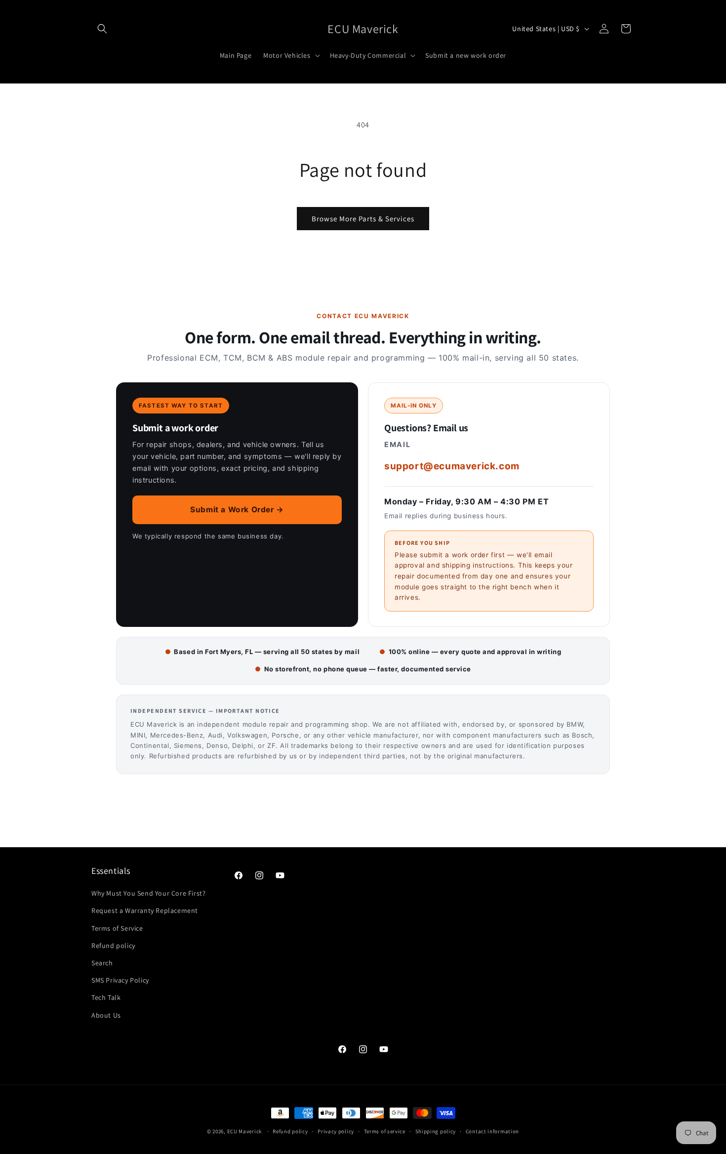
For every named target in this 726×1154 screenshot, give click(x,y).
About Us (106, 1015)
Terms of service (384, 1131)
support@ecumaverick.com (452, 466)
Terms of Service (117, 928)
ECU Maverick (244, 1131)
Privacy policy (336, 1131)
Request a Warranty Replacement (144, 910)
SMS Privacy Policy (120, 980)
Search (102, 962)
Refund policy (113, 945)
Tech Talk (106, 997)
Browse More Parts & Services (363, 218)
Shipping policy (435, 1131)
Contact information (492, 1131)
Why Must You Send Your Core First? (148, 893)
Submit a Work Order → (237, 509)
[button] (102, 29)
